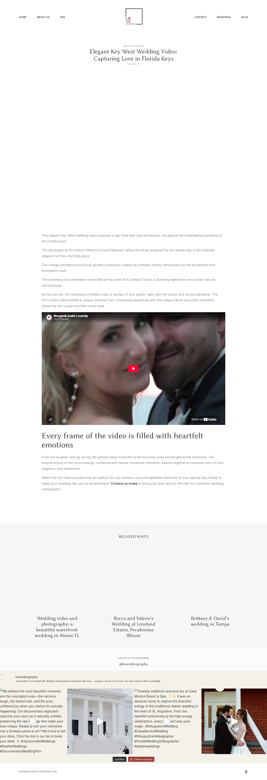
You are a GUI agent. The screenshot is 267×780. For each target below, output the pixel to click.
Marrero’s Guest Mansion (105, 250)
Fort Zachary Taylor (137, 279)
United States (133, 46)
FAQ (62, 17)
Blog (245, 17)
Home (23, 17)
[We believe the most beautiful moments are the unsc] (33, 721)
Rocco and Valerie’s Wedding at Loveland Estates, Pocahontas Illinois (133, 594)
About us (43, 17)
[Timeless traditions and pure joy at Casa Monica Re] (167, 721)
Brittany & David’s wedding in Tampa (210, 594)
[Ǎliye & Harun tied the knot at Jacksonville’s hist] (100, 721)
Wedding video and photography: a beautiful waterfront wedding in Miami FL (57, 594)
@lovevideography (133, 664)
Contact (201, 17)
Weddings (224, 17)
